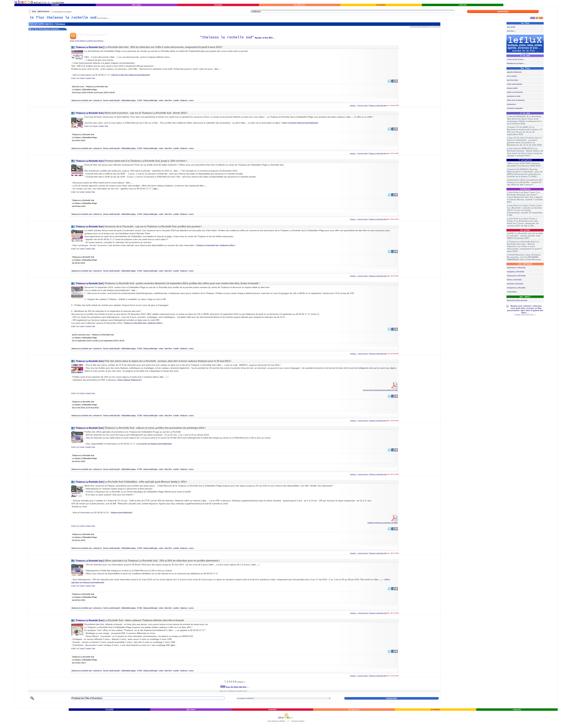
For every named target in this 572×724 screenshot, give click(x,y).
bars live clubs (512, 80)
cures (191, 100)
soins (161, 100)
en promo (218, 5)
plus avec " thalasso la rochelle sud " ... (234, 691)
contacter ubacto (297, 721)
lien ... (114, 57)
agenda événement (514, 72)
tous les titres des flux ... (237, 687)
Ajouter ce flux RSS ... (265, 38)
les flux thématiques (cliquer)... (45, 29)
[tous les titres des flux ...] (532, 17)
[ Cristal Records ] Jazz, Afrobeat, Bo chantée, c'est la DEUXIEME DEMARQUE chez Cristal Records (524, 257)
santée (176, 100)
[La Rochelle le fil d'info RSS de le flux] (541, 17)
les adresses (300, 5)
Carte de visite (362, 105)
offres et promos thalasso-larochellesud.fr (300, 123)
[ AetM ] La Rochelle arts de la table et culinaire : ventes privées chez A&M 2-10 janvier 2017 (525, 235)
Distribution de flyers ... (515, 63)
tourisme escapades (514, 108)
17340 (139, 100)
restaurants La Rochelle (516, 276)
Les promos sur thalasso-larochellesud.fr (154, 444)
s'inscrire (462, 5)
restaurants (511, 104)
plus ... (156, 189)
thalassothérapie (150, 100)
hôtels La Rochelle (514, 280)
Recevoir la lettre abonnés (516, 300)
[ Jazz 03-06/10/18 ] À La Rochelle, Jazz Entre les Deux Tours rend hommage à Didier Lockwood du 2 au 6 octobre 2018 (524, 120)
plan (93, 78)
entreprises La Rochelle (515, 288)
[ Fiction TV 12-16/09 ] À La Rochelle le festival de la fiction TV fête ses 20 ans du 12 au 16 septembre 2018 (524, 130)
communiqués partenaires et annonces (425, 27)
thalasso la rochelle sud (82, 100)
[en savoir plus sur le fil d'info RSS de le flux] (537, 17)
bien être (168, 100)
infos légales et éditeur (276, 721)
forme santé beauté (111, 100)
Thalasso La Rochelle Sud (89, 47)
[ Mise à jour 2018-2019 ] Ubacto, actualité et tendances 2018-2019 (523, 164)
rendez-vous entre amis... (525, 315)
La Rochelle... (511, 292)
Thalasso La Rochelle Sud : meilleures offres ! (215, 245)
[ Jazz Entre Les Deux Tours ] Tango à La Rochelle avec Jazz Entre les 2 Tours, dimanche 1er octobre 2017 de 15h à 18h (523, 222)
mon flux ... (511, 31)
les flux (525, 53)
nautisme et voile (513, 96)
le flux (73, 78)
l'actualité (55, 5)
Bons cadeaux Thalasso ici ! (130, 380)
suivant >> (241, 682)
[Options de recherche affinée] (32, 700)
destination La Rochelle (516, 268)
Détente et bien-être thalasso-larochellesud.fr (131, 75)
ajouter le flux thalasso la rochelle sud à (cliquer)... (87, 41)
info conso (136, 5)
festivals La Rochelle (514, 284)
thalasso (184, 100)
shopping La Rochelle (515, 272)
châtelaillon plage (128, 100)
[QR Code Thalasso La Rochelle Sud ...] (396, 82)
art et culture (511, 76)
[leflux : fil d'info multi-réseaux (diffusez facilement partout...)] (525, 52)
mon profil (510, 27)
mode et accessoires (514, 92)
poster (82, 78)
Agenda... (353, 105)
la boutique (381, 5)
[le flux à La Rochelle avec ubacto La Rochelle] (39, 3)
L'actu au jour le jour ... (515, 59)
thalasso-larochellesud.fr (121, 513)
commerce (97, 100)
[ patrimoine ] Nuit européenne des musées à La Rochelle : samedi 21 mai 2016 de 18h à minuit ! (524, 182)
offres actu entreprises (515, 100)
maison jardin (512, 88)
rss (78, 78)
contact (88, 78)
